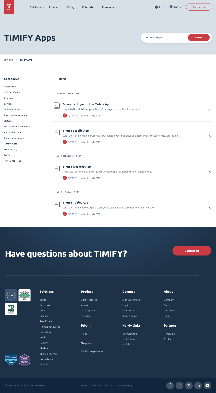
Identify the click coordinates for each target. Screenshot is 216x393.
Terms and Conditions (103, 385)
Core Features (89, 299)
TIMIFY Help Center (92, 351)
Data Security (11, 149)
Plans (84, 333)
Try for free (199, 6)
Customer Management (16, 115)
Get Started (10, 86)
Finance (44, 315)
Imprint (83, 385)
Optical (44, 364)
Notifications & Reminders (17, 126)
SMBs (43, 299)
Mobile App (128, 344)
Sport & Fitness (48, 353)
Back (62, 79)
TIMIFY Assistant (12, 161)
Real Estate (46, 321)
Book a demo (129, 315)
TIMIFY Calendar (12, 92)
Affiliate (168, 339)
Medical (44, 348)
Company (169, 299)
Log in (125, 305)
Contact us (192, 250)
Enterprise (88, 7)
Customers (170, 310)
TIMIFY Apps (26, 60)
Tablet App (128, 339)
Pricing (70, 7)
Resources (9, 98)
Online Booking (12, 109)
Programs (169, 333)
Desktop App (129, 333)
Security (85, 315)
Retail (43, 310)
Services (8, 103)
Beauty (44, 342)
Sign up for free (131, 299)
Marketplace (88, 310)
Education (45, 332)
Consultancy (46, 359)
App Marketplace (12, 132)
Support (8, 60)
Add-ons (85, 305)
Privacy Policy (125, 385)
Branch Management (14, 138)
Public (43, 337)
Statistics (8, 121)
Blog (166, 315)
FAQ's (7, 155)
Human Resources (50, 326)
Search (198, 37)
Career (167, 305)
